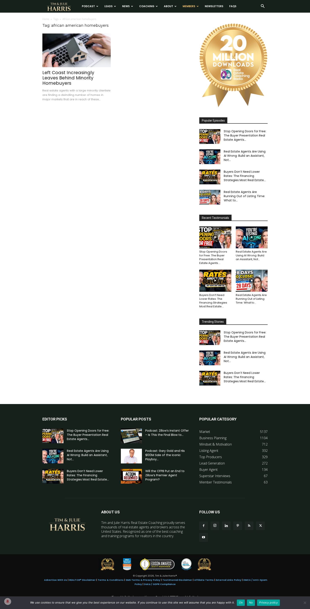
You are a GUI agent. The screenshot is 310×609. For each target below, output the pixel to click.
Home (45, 19)
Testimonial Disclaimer (177, 580)
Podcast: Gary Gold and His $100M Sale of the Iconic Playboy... (165, 455)
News (126, 6)
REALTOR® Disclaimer (82, 580)
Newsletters (214, 6)
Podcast (88, 6)
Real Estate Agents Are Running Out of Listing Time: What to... (244, 196)
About (168, 6)
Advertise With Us (55, 580)
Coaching (146, 6)
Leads (108, 6)
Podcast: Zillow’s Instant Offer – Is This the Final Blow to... (167, 432)
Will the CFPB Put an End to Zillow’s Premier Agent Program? (165, 475)
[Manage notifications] (7, 601)
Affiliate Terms (204, 580)
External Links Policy (228, 580)
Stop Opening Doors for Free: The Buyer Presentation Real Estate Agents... (245, 135)
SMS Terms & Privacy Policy (143, 580)
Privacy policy (268, 602)
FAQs (232, 6)
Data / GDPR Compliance (160, 584)
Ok (241, 602)
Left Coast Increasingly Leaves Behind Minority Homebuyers (68, 78)
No (251, 602)
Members (189, 6)
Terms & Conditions (111, 580)
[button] (262, 6)
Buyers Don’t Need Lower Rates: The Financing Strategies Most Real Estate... (245, 176)
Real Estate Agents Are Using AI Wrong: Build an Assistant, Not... (245, 155)
